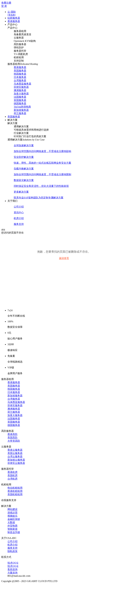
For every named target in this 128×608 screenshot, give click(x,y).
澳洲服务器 (20, 90)
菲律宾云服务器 (16, 463)
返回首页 (64, 258)
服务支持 (12, 548)
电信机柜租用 (14, 487)
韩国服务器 (20, 74)
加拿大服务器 (21, 93)
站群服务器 (13, 18)
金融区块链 (13, 519)
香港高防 (12, 434)
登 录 (4, 6)
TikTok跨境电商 (22, 106)
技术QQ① (12, 562)
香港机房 (12, 472)
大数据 (11, 522)
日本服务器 (20, 77)
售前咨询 (12, 569)
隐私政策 (12, 551)
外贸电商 (12, 525)
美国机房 (12, 475)
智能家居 (12, 529)
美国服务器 (20, 70)
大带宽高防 (13, 440)
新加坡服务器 (21, 110)
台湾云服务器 (14, 456)
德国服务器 (20, 103)
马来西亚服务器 (22, 83)
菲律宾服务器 (21, 87)
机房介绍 (12, 544)
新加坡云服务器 (16, 459)
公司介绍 (12, 541)
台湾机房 (12, 478)
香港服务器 (13, 21)
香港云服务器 (14, 450)
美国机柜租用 (14, 494)
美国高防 (12, 437)
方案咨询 (12, 572)
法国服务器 (20, 97)
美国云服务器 (14, 453)
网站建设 (12, 509)
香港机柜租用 (14, 491)
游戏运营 (12, 512)
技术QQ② (12, 566)
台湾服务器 (20, 80)
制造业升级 (13, 532)
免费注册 (6, 2)
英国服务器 (20, 100)
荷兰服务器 (20, 113)
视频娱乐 (12, 515)
